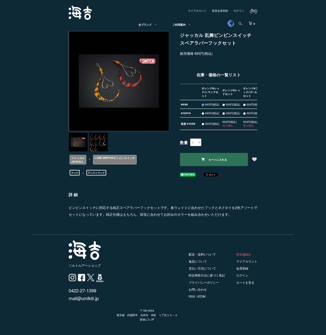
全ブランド (145, 24)
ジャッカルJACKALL (78, 159)
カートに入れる (217, 159)
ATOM (201, 296)
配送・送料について (202, 254)
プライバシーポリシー (204, 282)
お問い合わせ (198, 289)
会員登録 (242, 268)
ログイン (239, 10)
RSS (192, 296)
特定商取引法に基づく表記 (207, 275)
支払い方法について (202, 268)
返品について (198, 261)
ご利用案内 (179, 24)
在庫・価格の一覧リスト (219, 74)
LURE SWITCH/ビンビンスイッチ (115, 158)
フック (74, 172)
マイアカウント (197, 10)
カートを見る (245, 282)
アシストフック (96, 172)
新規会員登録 (220, 10)
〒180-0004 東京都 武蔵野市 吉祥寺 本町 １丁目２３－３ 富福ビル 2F (147, 315)
